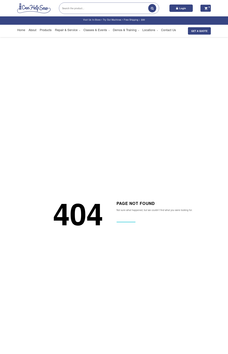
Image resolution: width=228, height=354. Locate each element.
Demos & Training (126, 30)
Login (182, 8)
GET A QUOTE (199, 31)
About (32, 30)
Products (46, 30)
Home (21, 30)
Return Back (126, 219)
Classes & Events (96, 30)
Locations (150, 30)
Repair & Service (67, 30)
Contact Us (168, 30)
